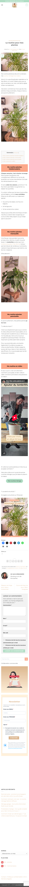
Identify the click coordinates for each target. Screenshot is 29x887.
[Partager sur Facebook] (10, 561)
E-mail (5, 625)
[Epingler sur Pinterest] (18, 561)
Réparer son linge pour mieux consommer (6, 587)
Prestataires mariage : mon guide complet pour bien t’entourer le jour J (14, 810)
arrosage (8, 568)
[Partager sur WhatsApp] (7, 561)
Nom (5, 618)
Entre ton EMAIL (8, 709)
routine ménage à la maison (12, 76)
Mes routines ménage (14, 481)
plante (12, 568)
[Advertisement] (14, 22)
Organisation (16, 40)
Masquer (16, 152)
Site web (5, 632)
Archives (3, 850)
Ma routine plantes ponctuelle (11, 159)
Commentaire (7, 605)
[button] (2, 5)
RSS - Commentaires (9, 866)
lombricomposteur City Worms (10, 244)
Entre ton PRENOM (9, 717)
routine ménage (18, 568)
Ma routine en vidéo (8, 161)
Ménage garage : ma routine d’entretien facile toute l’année (13, 805)
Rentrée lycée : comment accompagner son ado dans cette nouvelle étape (13, 795)
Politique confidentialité (14, 877)
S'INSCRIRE (14, 738)
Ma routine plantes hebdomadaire (12, 155)
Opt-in (5, 724)
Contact (3, 877)
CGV (25, 877)
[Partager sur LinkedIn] (21, 561)
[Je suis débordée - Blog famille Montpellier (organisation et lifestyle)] (14, 5)
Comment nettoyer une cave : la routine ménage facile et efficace (13, 800)
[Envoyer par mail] (16, 561)
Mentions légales (6, 879)
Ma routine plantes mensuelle (11, 157)
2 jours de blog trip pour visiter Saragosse (22, 587)
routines (25, 568)
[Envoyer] (26, 659)
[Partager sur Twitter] (13, 561)
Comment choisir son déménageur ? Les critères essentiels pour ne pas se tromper (14, 815)
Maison (11, 40)
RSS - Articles (7, 862)
